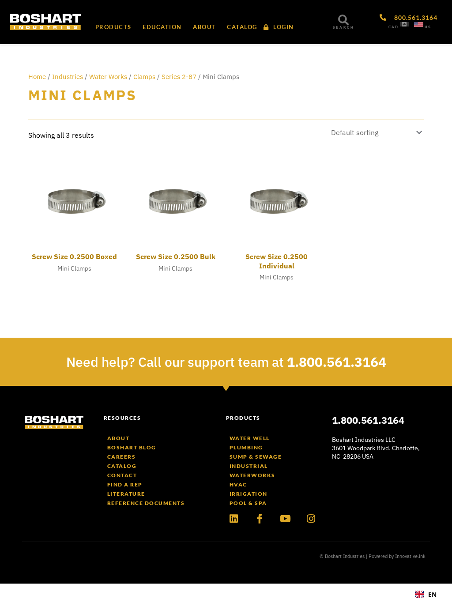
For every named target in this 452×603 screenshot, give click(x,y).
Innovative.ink (410, 556)
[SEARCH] (343, 20)
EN (432, 594)
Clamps (144, 76)
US (428, 27)
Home (37, 76)
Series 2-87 (179, 76)
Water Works (108, 76)
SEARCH (343, 27)
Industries (67, 76)
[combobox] (425, 594)
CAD (393, 27)
